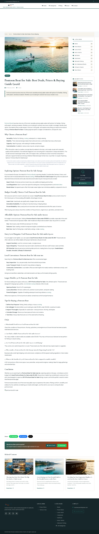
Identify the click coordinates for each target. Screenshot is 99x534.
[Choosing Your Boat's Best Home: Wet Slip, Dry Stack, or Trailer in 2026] (19, 475)
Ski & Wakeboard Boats (80, 64)
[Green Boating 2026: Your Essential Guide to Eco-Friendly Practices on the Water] (49, 475)
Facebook (23, 436)
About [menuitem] (67, 5)
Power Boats (78, 46)
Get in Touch (52, 445)
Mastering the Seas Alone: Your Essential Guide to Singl (85, 83)
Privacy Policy (43, 507)
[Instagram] (9, 513)
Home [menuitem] (44, 5)
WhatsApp (14, 436)
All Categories (61, 525)
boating (32, 176)
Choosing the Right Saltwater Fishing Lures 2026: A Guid (84, 102)
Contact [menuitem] (75, 5)
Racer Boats (78, 70)
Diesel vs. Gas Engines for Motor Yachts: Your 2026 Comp (84, 109)
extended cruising (30, 284)
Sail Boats (77, 55)
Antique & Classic (79, 67)
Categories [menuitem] (53, 5)
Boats (10, 34)
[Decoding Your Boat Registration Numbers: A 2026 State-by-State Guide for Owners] (80, 475)
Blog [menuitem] (61, 5)
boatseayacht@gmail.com (12, 1)
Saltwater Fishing (79, 61)
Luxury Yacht (78, 49)
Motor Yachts (78, 52)
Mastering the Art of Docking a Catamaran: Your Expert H (85, 95)
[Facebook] (6, 513)
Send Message (79, 511)
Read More (9, 488)
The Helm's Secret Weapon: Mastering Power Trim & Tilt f (85, 89)
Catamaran (77, 58)
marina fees (59, 184)
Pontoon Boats (9, 123)
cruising (26, 138)
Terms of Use (43, 509)
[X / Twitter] (13, 513)
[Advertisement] (49, 14)
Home (6, 34)
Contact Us (84, 183)
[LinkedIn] (16, 513)
